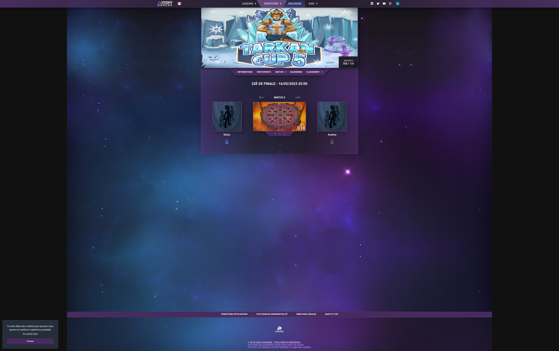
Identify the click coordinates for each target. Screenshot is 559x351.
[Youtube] (384, 3)
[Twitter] (378, 3)
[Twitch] (390, 3)
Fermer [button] (30, 341)
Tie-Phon (298, 345)
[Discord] (372, 3)
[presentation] (261, 97)
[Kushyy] (332, 116)
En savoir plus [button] (30, 333)
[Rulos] (227, 116)
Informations (245, 72)
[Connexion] (398, 4)
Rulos (227, 134)
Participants (264, 72)
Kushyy (332, 134)
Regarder (294, 3)
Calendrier (296, 72)
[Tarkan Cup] (165, 3)
